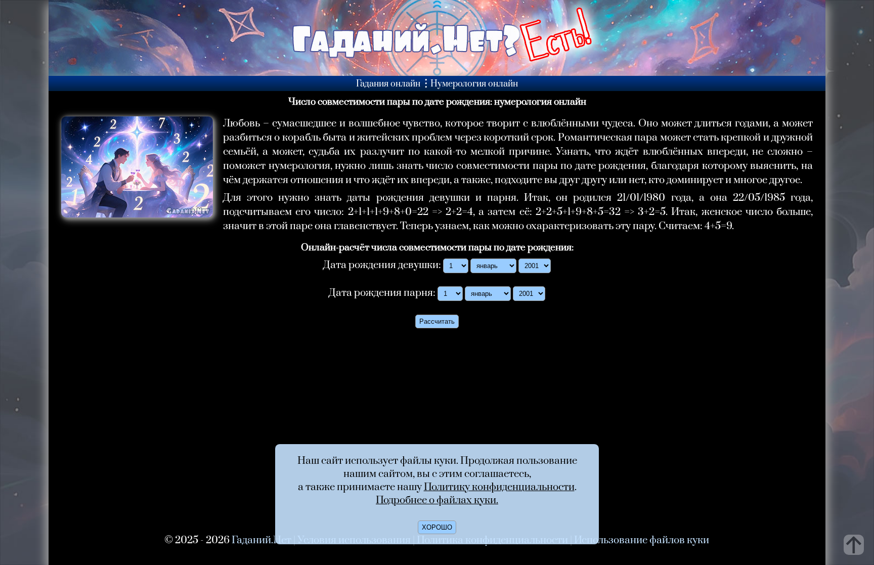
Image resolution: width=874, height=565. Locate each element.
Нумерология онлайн (474, 84)
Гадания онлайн (388, 84)
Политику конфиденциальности (499, 487)
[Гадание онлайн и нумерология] (437, 72)
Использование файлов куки (641, 540)
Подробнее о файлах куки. (437, 500)
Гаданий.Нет (261, 540)
